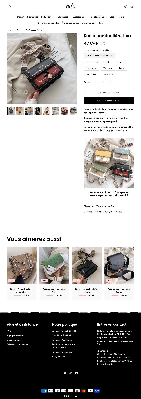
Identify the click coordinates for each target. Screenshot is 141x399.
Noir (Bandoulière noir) (98, 61)
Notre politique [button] (64, 325)
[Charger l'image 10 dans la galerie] (29, 110)
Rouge (119, 61)
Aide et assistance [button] (22, 325)
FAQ (9, 330)
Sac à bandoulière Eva (54, 291)
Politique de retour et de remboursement (63, 346)
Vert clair (107, 68)
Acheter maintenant (109, 101)
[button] (10, 6)
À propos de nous (15, 335)
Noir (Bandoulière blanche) (99, 55)
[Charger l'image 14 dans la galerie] (64, 110)
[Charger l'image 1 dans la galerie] (11, 110)
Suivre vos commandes (17, 344)
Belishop (74, 396)
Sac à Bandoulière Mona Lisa (21, 291)
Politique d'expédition (62, 339)
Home (9, 30)
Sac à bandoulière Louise (86, 291)
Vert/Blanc (92, 74)
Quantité (87, 82)
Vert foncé (91, 68)
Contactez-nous (14, 339)
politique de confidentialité (64, 330)
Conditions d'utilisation (62, 335)
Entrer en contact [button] (112, 325)
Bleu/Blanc (109, 74)
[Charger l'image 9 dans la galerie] (20, 110)
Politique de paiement (62, 352)
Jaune (121, 68)
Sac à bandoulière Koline (119, 291)
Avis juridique (58, 356)
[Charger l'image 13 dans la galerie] (55, 110)
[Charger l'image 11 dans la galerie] (38, 110)
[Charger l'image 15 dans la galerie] (73, 110)
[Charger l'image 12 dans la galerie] (46, 110)
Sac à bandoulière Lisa (34, 30)
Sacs (18, 30)
